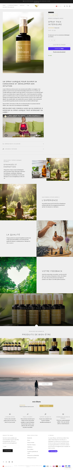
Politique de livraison (31, 457)
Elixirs (28, 440)
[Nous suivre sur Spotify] (12, 461)
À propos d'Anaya (13, 5)
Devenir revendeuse (8, 7)
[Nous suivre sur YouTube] (9, 461)
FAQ (28, 5)
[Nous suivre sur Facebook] (3, 461)
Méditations (29, 447)
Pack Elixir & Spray (31, 444)
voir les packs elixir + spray (36, 314)
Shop (4, 5)
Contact (22, 5)
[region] (36, 309)
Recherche (29, 438)
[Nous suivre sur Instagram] (6, 461)
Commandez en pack (29, 1)
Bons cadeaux (30, 449)
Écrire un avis (46, 405)
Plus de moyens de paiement (59, 52)
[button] (51, 28)
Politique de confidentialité (33, 455)
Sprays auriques (30, 442)
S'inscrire (7, 450)
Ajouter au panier (59, 44)
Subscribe (45, 384)
